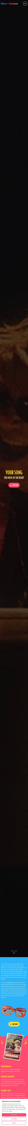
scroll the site (14, 951)
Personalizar (14, 1118)
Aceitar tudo (14, 1114)
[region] (14, 1112)
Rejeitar (14, 1122)
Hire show (15, 485)
